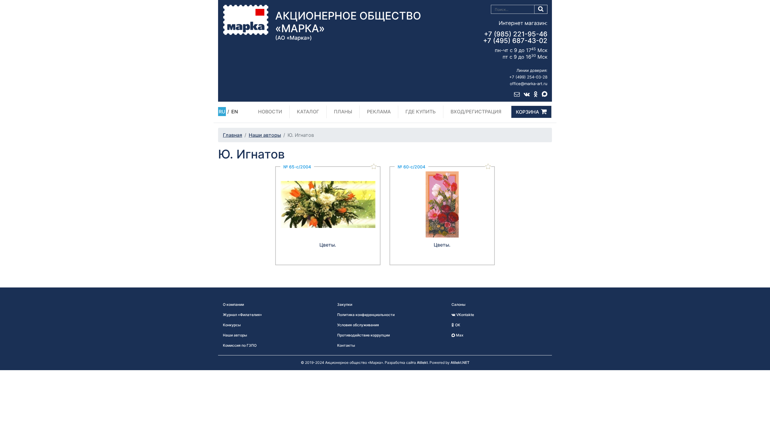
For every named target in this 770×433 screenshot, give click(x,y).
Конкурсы (232, 325)
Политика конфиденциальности (366, 314)
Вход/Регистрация (476, 112)
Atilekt (422, 362)
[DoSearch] (540, 9)
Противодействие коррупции (363, 335)
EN (234, 112)
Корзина (527, 112)
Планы (343, 112)
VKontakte (464, 314)
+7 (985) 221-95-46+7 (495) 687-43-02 (515, 37)
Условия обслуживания (358, 325)
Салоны (458, 304)
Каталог (308, 112)
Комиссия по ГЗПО (240, 345)
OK (457, 325)
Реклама (379, 112)
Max (459, 335)
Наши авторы (265, 135)
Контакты (346, 345)
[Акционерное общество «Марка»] (245, 20)
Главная (232, 135)
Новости (270, 112)
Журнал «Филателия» (242, 314)
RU (222, 112)
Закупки (344, 304)
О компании (233, 304)
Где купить (420, 112)
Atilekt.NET (460, 362)
